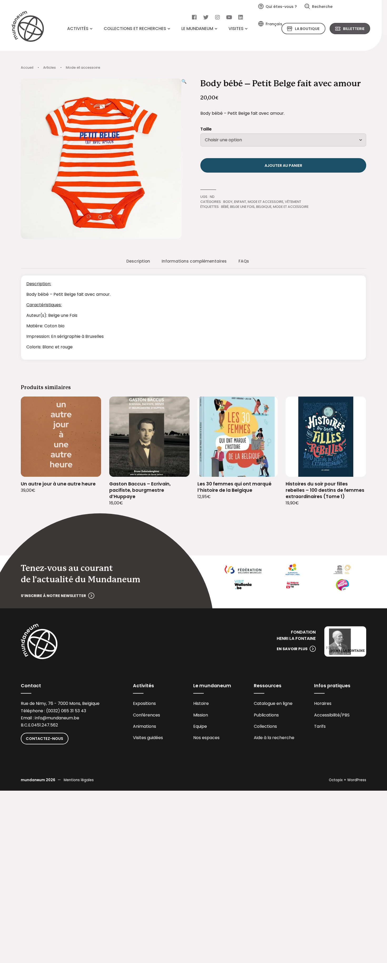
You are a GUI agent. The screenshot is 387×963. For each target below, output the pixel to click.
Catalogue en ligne (273, 703)
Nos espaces (206, 738)
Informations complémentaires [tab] (194, 261)
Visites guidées (148, 738)
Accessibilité (327, 715)
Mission (200, 715)
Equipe (200, 726)
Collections (265, 726)
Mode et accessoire (83, 67)
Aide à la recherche (274, 738)
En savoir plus (292, 648)
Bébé (225, 206)
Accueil (27, 67)
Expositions (144, 703)
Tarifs (320, 726)
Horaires (322, 703)
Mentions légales (79, 780)
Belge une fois (242, 206)
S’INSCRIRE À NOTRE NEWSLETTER (53, 595)
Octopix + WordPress (347, 780)
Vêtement (293, 201)
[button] (184, 158)
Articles (49, 67)
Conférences (146, 715)
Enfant (240, 201)
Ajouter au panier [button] (90, 469)
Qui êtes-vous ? (281, 6)
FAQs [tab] (244, 261)
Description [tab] (138, 261)
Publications (266, 715)
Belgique (263, 206)
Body (227, 201)
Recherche (322, 6)
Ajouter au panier (283, 165)
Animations (144, 726)
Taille (206, 129)
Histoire (201, 703)
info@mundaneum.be (57, 718)
